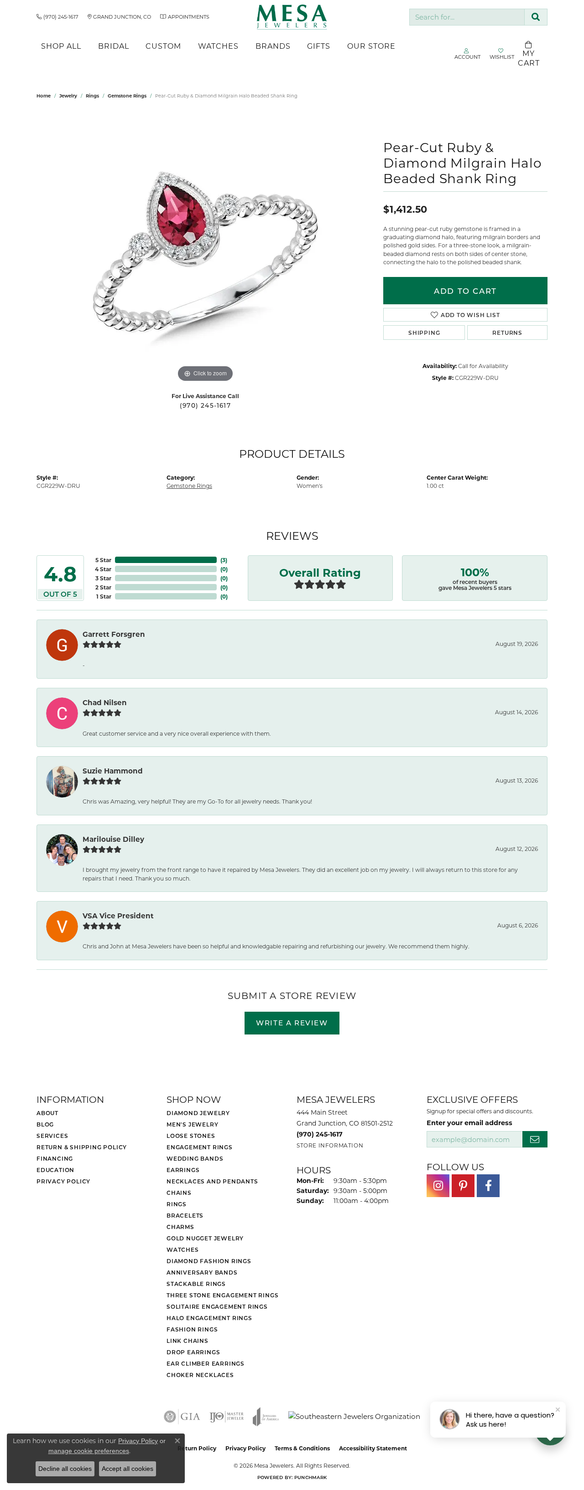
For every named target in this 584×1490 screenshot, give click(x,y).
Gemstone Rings (127, 95)
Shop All (61, 46)
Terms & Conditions (302, 1448)
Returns (507, 332)
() (223, 559)
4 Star (103, 569)
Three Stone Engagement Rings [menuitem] (222, 1295)
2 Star (103, 587)
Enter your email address (469, 1122)
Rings (92, 95)
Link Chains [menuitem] (188, 1340)
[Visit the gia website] (182, 1416)
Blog (45, 1124)
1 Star (103, 596)
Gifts (318, 46)
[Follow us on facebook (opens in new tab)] (488, 1185)
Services (52, 1135)
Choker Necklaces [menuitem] (200, 1374)
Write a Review (292, 1022)
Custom (163, 46)
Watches (218, 46)
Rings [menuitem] (177, 1204)
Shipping (424, 332)
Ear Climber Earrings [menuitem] (206, 1363)
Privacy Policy (63, 1181)
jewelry (68, 95)
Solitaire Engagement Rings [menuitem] (217, 1306)
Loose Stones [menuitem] (191, 1135)
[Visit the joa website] (266, 1416)
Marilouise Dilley (113, 839)
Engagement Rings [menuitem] (200, 1147)
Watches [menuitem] (183, 1249)
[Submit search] (536, 17)
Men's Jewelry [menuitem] (192, 1124)
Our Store (371, 46)
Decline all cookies (65, 1468)
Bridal (113, 46)
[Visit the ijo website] (226, 1416)
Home (43, 95)
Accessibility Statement (373, 1448)
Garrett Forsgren (114, 634)
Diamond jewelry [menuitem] (198, 1112)
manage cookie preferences (88, 1450)
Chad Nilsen (105, 702)
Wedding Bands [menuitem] (195, 1158)
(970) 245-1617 (205, 405)
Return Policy (196, 1448)
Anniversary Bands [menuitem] (202, 1272)
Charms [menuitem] (180, 1226)
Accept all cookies (127, 1468)
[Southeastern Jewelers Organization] (354, 1416)
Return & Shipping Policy (81, 1147)
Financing (54, 1158)
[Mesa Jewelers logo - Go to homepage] (292, 17)
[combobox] (467, 17)
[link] (57, 17)
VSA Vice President (118, 915)
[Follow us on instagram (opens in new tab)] (438, 1185)
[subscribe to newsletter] (535, 1139)
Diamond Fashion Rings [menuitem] (209, 1261)
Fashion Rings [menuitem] (192, 1329)
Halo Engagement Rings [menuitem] (209, 1317)
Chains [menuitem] (179, 1192)
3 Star (103, 578)
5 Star (103, 559)
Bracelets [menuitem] (185, 1215)
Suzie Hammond (113, 770)
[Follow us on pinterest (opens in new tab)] (463, 1185)
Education (55, 1169)
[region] (205, 247)
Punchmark (310, 1477)
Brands (273, 46)
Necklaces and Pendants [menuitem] (212, 1181)
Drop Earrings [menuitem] (193, 1352)
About (47, 1112)
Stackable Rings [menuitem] (196, 1283)
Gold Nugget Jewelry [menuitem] (205, 1238)
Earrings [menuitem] (183, 1169)
